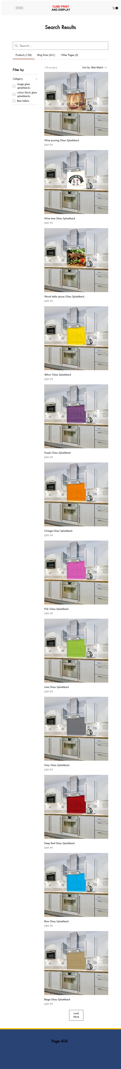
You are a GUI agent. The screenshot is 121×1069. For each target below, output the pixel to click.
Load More (76, 1015)
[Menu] (19, 8)
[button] (115, 8)
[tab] (24, 55)
